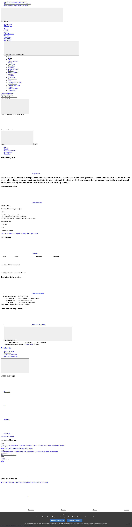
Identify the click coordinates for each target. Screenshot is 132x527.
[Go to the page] (39, 271)
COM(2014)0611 (28, 344)
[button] (28, 475)
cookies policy (89, 523)
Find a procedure (5, 96)
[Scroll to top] (15, 365)
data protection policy (77, 523)
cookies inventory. (102, 523)
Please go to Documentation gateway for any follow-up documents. (20, 233)
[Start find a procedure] (15, 106)
